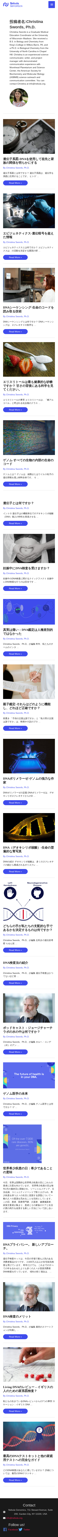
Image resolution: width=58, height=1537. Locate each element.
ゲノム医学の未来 (15, 1093)
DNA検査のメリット (17, 1316)
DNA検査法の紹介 (15, 962)
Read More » (15, 183)
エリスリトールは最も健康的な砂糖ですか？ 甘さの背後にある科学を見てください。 (28, 385)
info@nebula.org (14, 1518)
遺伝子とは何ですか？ (18, 503)
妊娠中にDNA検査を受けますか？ (26, 568)
